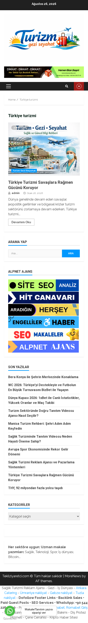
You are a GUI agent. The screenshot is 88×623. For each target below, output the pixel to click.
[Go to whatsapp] (10, 611)
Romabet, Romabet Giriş (69, 608)
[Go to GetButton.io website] (9, 618)
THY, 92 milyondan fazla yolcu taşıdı (35, 488)
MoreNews (73, 576)
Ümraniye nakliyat (33, 593)
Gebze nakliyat (61, 593)
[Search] (66, 86)
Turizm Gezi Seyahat (24, 170)
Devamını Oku (21, 222)
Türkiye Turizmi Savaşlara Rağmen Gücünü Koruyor (44, 149)
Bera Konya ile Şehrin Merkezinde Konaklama (43, 377)
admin (15, 193)
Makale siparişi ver (79, 86)
